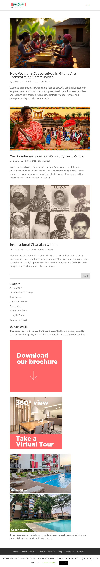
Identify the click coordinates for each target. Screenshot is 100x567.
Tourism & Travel (18, 319)
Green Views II (47, 551)
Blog (60, 551)
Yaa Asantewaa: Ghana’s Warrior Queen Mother (47, 156)
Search (86, 276)
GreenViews (18, 81)
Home (15, 551)
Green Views (16, 306)
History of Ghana (45, 249)
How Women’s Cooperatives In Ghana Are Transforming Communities (43, 75)
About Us (70, 551)
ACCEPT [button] (64, 563)
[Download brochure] (36, 391)
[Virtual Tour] (36, 448)
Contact (80, 551)
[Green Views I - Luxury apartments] (40, 491)
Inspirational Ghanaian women (34, 244)
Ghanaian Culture (45, 161)
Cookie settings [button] (49, 562)
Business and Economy (21, 292)
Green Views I (28, 551)
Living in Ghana (43, 81)
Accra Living (16, 287)
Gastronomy (16, 297)
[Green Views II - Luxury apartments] (40, 531)
